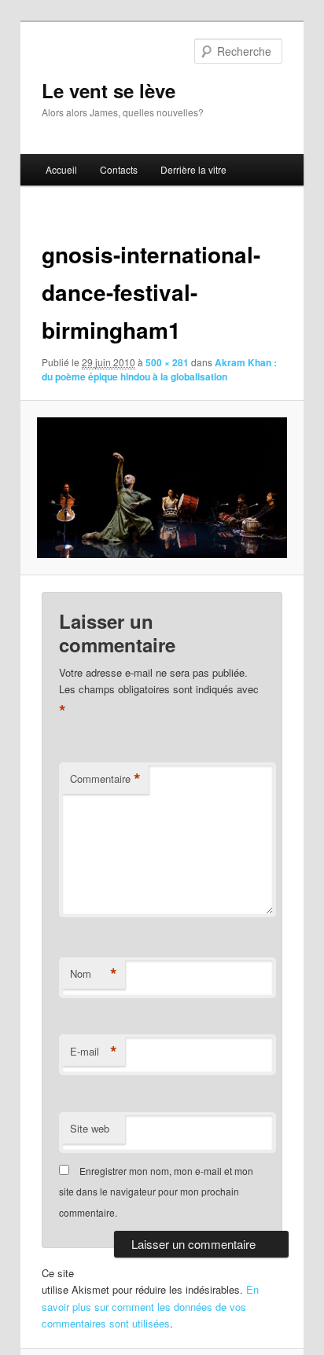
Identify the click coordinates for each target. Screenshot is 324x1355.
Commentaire (105, 778)
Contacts (119, 169)
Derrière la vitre (193, 169)
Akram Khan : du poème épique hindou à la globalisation (159, 369)
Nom (93, 973)
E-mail (93, 1051)
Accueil (61, 169)
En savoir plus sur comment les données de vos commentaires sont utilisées (150, 1306)
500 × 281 (167, 362)
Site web (89, 1128)
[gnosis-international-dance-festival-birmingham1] (161, 487)
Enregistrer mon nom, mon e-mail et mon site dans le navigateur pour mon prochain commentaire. (156, 1191)
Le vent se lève (108, 90)
